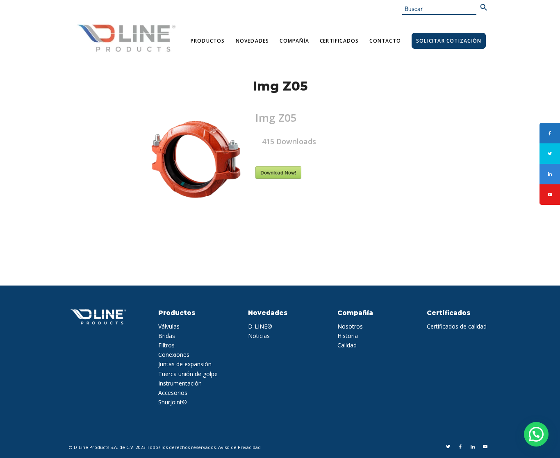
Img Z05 (280, 86)
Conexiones (173, 354)
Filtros (166, 345)
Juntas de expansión (185, 364)
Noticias (259, 336)
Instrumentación (180, 383)
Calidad (347, 345)
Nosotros (350, 326)
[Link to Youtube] (485, 446)
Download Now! (278, 172)
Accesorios (172, 393)
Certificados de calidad (457, 326)
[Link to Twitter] (448, 446)
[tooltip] (550, 133)
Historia (347, 336)
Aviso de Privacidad (239, 447)
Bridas (166, 336)
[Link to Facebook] (460, 446)
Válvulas (169, 326)
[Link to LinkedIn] (473, 446)
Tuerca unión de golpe (188, 374)
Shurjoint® (172, 402)
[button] (536, 434)
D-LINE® (260, 326)
